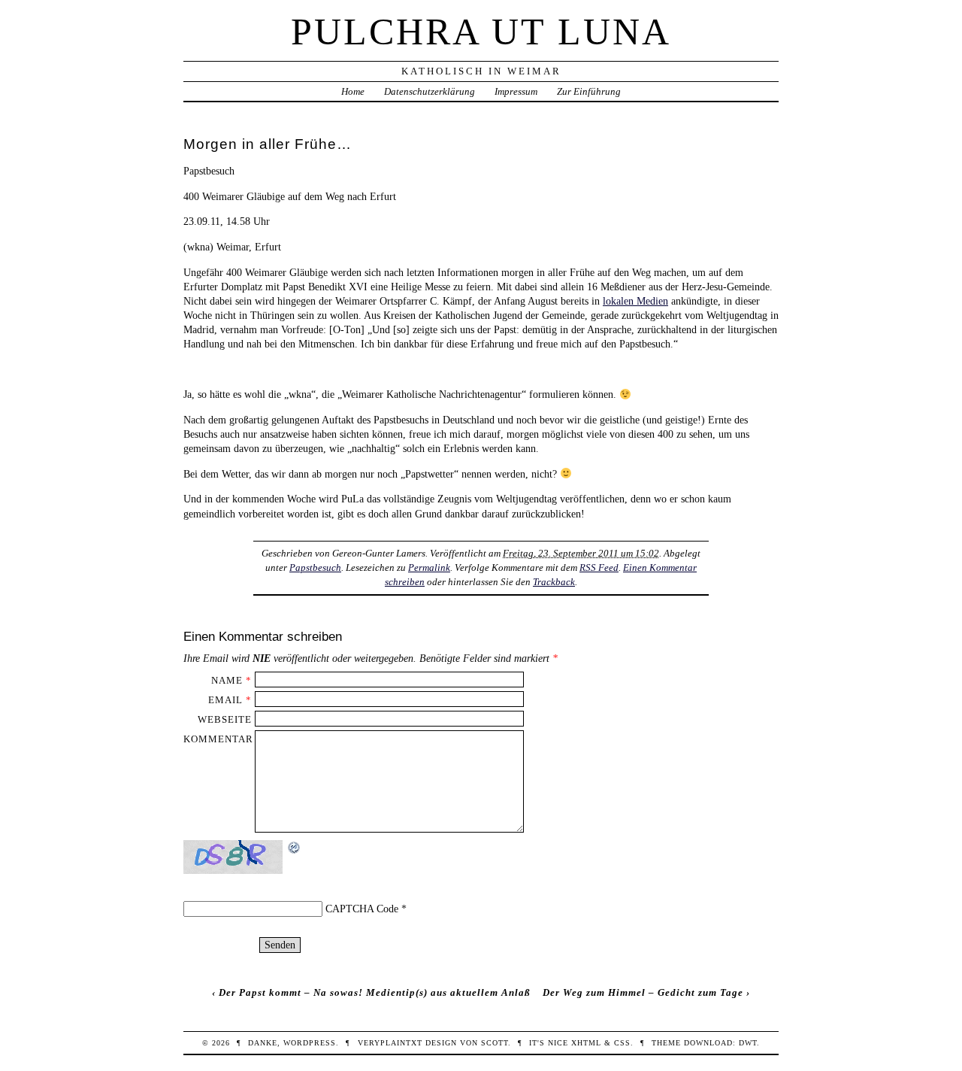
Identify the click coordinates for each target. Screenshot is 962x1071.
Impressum (516, 91)
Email (225, 699)
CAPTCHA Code (361, 909)
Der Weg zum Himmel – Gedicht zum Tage (643, 992)
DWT (748, 1043)
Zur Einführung (589, 91)
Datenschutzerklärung (429, 91)
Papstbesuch (315, 567)
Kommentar (218, 739)
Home (353, 91)
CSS (622, 1043)
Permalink (429, 567)
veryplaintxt (390, 1043)
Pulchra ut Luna (481, 32)
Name (227, 680)
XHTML (586, 1043)
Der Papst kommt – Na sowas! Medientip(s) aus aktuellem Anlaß (375, 992)
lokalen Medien (635, 301)
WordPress (309, 1043)
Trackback (554, 581)
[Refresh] (294, 848)
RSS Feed (599, 567)
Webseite (225, 719)
